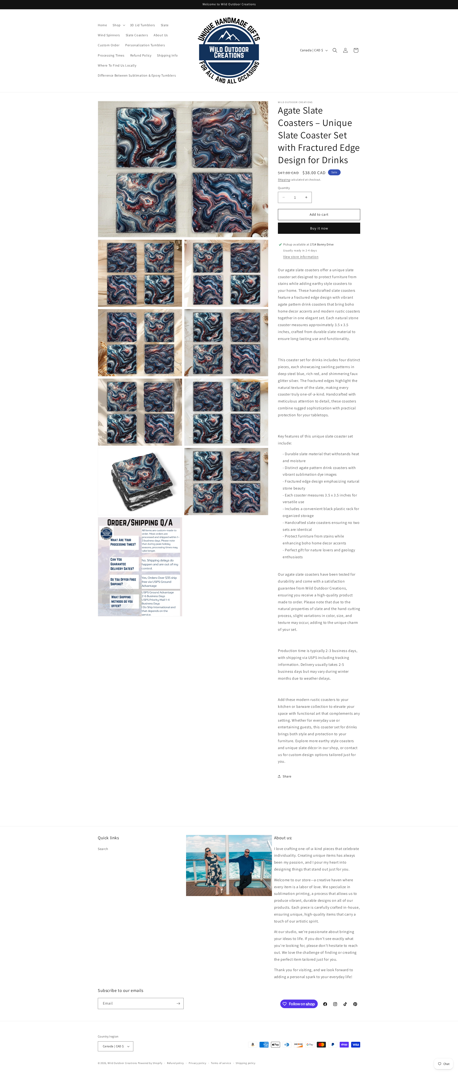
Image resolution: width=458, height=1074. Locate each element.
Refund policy (175, 1063)
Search (103, 849)
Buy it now (319, 228)
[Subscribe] (178, 1003)
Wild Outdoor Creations (122, 1063)
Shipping (284, 179)
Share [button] (287, 776)
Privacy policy (197, 1063)
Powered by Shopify (150, 1063)
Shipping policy (245, 1063)
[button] (118, 25)
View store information (300, 257)
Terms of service (221, 1063)
